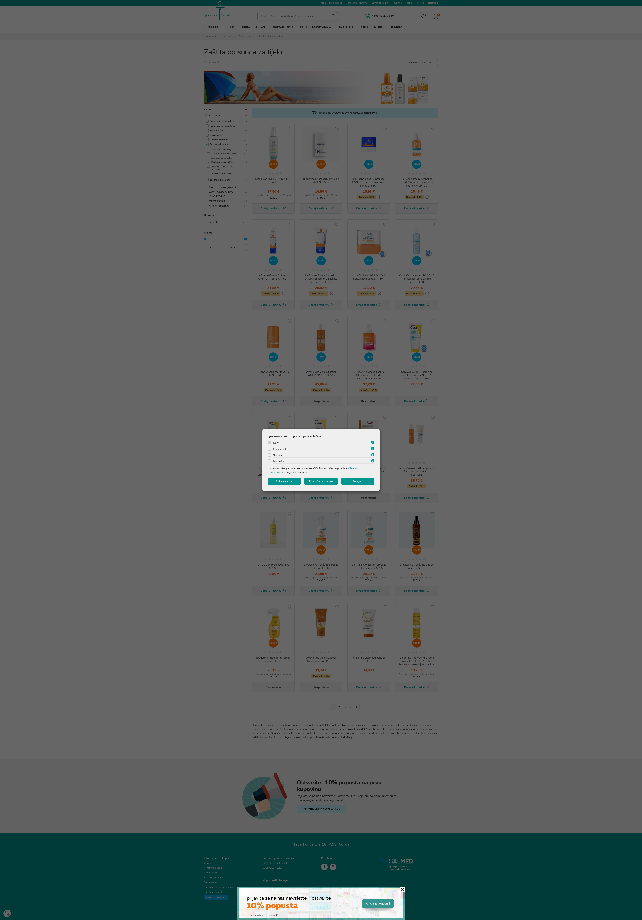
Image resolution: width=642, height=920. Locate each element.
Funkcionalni (280, 449)
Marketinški (280, 461)
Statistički (279, 455)
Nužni (276, 443)
